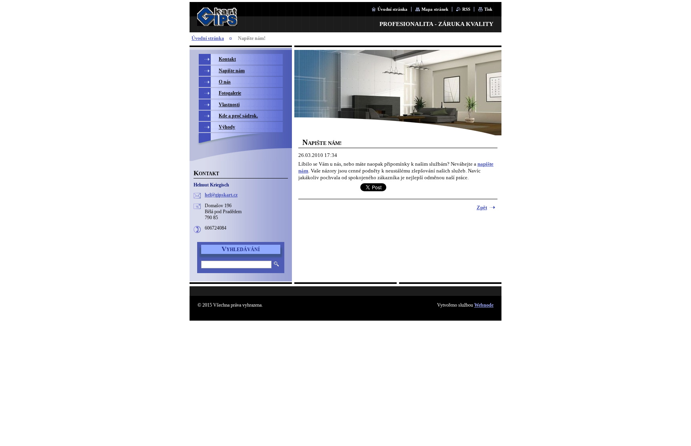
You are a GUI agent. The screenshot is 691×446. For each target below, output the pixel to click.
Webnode (483, 305)
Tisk (488, 9)
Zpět (482, 207)
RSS (466, 9)
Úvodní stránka (392, 9)
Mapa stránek (434, 9)
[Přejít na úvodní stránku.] (217, 21)
